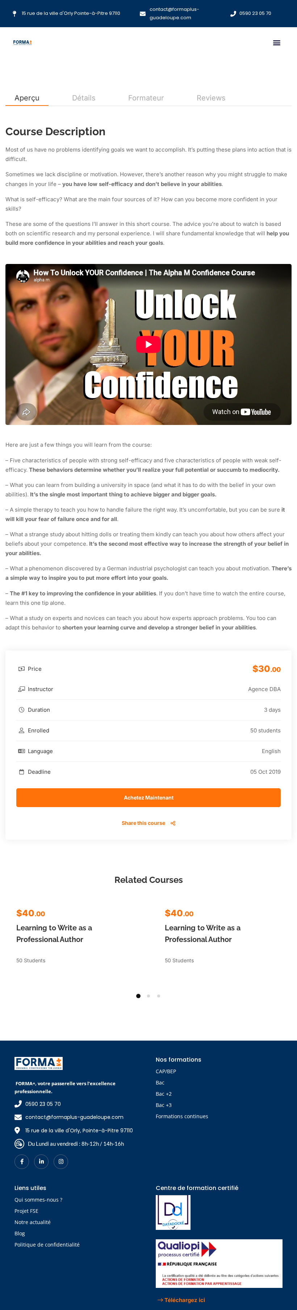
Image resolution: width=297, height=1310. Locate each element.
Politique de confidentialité (47, 1244)
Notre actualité (32, 1222)
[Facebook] (21, 1161)
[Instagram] (61, 1161)
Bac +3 (164, 1105)
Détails (84, 98)
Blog (19, 1233)
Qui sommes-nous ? (38, 1199)
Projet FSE (26, 1210)
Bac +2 (164, 1093)
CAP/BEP (166, 1071)
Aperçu (26, 98)
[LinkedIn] (41, 1161)
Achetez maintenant (148, 797)
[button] (277, 42)
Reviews (211, 98)
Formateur (146, 98)
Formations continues (182, 1116)
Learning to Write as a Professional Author (54, 933)
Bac (160, 1082)
